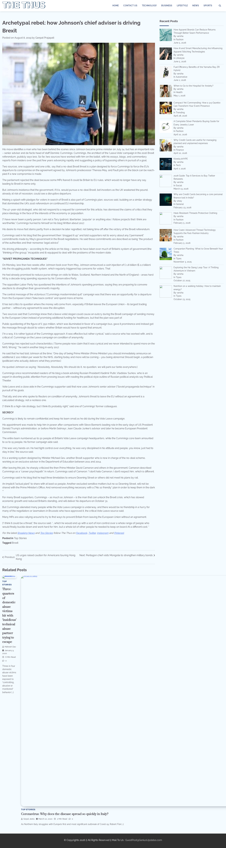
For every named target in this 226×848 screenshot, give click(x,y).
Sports (208, 5)
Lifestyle (182, 5)
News (195, 5)
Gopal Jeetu (29, 819)
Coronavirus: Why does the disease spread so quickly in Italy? (64, 814)
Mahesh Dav (10, 647)
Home (115, 5)
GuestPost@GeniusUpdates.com (143, 840)
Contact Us (130, 5)
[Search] (220, 5)
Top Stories (20, 538)
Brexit (15, 542)
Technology (149, 5)
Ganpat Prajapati (44, 37)
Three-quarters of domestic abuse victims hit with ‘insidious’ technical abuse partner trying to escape (9, 615)
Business (166, 5)
